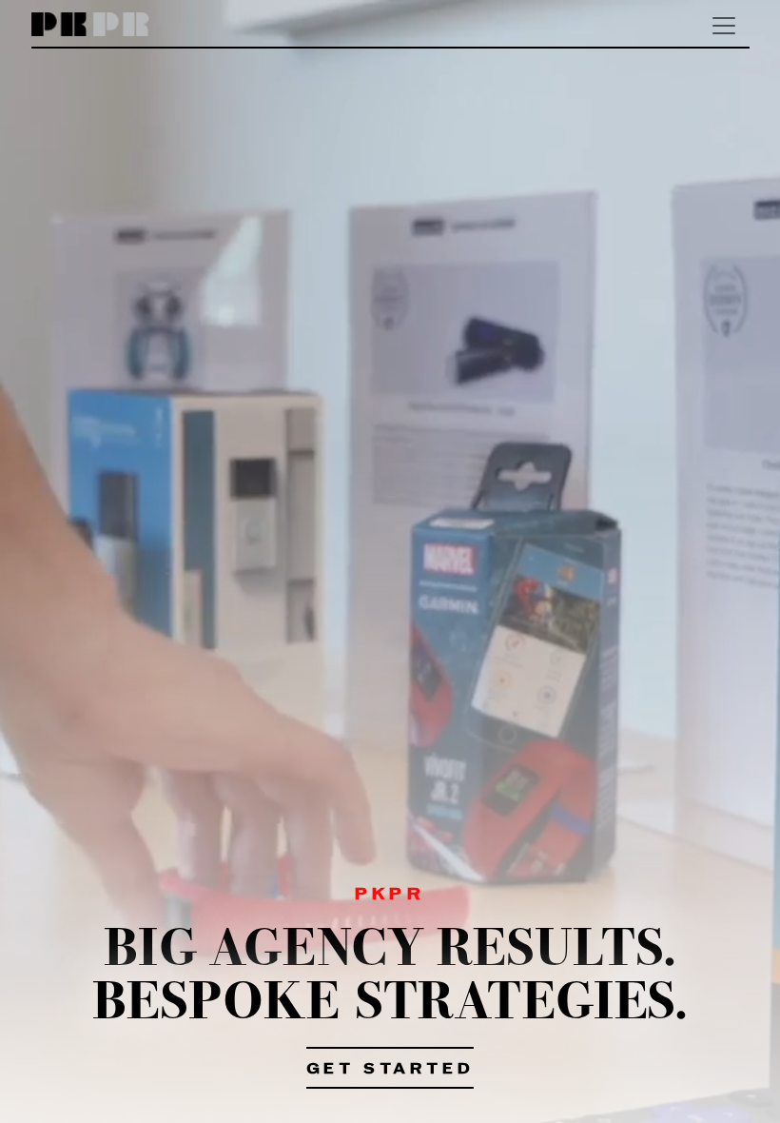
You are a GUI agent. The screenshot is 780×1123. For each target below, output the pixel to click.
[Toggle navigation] (724, 26)
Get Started (390, 1069)
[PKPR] (90, 25)
